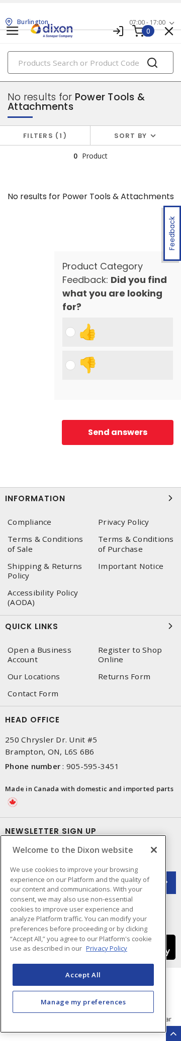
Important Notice (130, 566)
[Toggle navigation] (12, 31)
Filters (43, 135)
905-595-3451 (92, 766)
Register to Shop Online (130, 654)
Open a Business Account (39, 654)
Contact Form (33, 693)
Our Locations (34, 676)
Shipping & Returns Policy (45, 570)
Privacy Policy (123, 522)
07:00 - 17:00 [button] (147, 22)
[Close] (154, 850)
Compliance (30, 522)
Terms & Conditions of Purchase (136, 543)
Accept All (83, 974)
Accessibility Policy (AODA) (43, 597)
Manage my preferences (83, 1001)
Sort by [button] (130, 135)
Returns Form (124, 676)
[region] (83, 934)
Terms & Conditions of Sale (45, 543)
